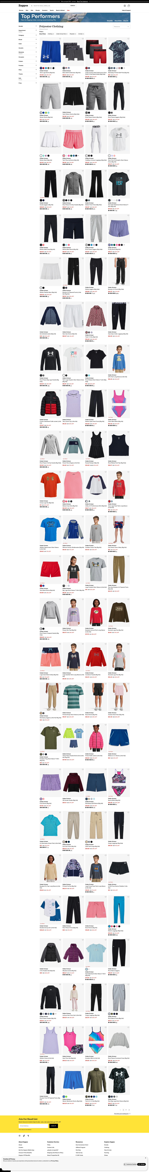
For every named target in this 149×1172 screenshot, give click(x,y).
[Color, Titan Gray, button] (89, 842)
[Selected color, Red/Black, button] (41, 586)
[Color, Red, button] (66, 68)
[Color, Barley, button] (89, 799)
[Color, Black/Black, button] (48, 155)
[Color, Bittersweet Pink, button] (43, 799)
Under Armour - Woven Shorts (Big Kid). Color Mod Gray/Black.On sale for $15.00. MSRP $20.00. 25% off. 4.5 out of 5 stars (51, 102)
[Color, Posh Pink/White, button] (114, 155)
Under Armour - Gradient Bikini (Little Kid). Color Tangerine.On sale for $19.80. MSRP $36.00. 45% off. (96, 1044)
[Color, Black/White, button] (89, 112)
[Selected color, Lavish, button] (41, 799)
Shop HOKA (118, 20)
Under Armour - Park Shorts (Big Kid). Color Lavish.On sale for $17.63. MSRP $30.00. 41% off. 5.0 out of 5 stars (51, 788)
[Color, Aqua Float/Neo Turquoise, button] (43, 155)
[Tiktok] (24, 1135)
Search (72, 5)
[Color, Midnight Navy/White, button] (46, 1014)
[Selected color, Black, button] (41, 200)
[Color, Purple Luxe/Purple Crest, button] (119, 200)
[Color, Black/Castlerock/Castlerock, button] (122, 68)
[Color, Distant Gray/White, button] (117, 1096)
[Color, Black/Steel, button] (46, 754)
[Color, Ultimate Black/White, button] (66, 200)
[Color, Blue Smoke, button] (112, 501)
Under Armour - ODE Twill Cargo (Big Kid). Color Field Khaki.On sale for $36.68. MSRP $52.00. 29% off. (96, 831)
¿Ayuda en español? (52, 1150)
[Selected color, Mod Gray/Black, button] (41, 112)
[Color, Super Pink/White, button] (66, 501)
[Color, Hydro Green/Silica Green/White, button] (117, 200)
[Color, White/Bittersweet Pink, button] (112, 200)
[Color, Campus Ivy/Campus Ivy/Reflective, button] (114, 245)
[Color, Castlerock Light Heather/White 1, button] (69, 200)
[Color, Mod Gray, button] (91, 799)
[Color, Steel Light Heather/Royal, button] (43, 754)
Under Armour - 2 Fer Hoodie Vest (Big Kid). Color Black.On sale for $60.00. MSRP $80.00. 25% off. (51, 959)
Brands (106, 1145)
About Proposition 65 (53, 1155)
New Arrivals (107, 1150)
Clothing (50, 34)
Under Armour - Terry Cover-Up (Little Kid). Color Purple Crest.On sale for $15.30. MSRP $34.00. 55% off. (73, 408)
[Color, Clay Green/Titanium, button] (89, 200)
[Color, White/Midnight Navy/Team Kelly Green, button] (89, 969)
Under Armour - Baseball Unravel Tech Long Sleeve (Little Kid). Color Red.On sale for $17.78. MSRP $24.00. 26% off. (96, 619)
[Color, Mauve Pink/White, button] (94, 245)
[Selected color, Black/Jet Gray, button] (86, 200)
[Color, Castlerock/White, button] (89, 1096)
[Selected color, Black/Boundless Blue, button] (109, 200)
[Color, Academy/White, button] (114, 68)
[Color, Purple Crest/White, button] (112, 155)
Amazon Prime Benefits (25, 1152)
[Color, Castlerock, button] (66, 288)
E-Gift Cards (79, 1155)
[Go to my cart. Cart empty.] (128, 5)
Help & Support (126, 10)
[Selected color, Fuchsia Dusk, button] (86, 332)
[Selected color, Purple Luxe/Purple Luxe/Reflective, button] (109, 245)
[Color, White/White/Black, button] (66, 155)
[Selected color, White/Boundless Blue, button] (64, 375)
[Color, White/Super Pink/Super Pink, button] (66, 586)
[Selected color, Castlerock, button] (64, 68)
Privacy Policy (54, 1161)
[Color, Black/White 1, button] (96, 245)
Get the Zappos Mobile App (26, 1150)
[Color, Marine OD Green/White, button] (48, 68)
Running (106, 1152)
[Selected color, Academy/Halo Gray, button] (86, 799)
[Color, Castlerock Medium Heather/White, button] (48, 1014)
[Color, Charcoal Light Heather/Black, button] (89, 155)
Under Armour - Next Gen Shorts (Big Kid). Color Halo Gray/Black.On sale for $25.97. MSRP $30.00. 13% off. (73, 322)
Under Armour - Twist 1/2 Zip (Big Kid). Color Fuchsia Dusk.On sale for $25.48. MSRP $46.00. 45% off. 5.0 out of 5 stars (96, 322)
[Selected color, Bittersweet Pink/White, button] (64, 155)
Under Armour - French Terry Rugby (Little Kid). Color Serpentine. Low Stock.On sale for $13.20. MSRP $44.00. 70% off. (73, 449)
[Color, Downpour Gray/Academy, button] (112, 68)
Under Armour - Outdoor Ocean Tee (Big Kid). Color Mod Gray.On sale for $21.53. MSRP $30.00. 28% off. (96, 533)
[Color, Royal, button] (69, 68)
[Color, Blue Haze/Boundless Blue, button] (66, 245)
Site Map (78, 1150)
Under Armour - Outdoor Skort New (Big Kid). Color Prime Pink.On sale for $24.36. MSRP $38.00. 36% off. (119, 701)
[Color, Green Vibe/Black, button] (46, 112)
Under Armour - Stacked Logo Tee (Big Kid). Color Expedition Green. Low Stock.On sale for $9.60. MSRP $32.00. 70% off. (119, 619)
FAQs (48, 1145)
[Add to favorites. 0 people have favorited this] (60, 38)
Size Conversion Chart (82, 1145)
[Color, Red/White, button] (43, 68)
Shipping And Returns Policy (55, 1152)
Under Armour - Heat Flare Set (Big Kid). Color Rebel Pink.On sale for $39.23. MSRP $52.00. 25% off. (73, 1044)
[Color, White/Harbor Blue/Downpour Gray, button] (114, 200)
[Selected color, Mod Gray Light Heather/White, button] (86, 245)
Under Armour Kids (61, 34)
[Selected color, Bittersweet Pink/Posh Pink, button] (64, 501)
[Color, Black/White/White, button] (117, 1014)
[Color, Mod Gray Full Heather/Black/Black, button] (89, 501)
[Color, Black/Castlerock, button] (114, 926)
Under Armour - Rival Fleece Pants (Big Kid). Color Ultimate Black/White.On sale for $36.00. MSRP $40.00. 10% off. (73, 915)
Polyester (72, 34)
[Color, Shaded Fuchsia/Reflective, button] (119, 245)
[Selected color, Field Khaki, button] (41, 713)
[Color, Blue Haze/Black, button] (48, 112)
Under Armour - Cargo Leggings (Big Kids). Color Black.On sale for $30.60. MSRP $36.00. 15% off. (119, 831)
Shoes (106, 1155)
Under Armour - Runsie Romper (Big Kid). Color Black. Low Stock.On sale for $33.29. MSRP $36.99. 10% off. (96, 449)
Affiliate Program (80, 1147)
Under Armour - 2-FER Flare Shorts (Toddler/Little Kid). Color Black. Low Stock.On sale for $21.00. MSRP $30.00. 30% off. (119, 873)
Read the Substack (82, 1)
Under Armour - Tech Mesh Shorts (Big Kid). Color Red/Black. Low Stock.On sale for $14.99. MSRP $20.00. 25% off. (51, 575)
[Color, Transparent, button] (91, 332)
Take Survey (79, 1152)
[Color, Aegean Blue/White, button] (46, 68)
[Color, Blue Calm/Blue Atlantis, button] (69, 586)
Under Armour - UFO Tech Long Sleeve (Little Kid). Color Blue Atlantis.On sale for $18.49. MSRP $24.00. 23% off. (119, 365)
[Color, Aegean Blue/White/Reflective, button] (112, 245)
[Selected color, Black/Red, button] (86, 68)
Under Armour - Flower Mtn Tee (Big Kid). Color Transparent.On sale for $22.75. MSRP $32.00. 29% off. (73, 619)
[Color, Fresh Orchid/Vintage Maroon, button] (46, 155)
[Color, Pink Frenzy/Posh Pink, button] (117, 926)
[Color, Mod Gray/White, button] (51, 68)
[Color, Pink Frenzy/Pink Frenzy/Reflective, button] (117, 245)
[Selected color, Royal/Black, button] (41, 68)
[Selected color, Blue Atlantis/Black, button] (64, 1096)
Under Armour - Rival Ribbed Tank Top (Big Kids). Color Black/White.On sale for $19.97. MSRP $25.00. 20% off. (119, 449)
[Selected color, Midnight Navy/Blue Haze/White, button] (109, 68)
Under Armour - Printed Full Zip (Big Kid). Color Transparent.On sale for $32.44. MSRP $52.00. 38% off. (73, 873)
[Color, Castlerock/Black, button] (114, 1096)
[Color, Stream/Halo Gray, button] (94, 799)
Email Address (24, 1126)
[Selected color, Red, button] (109, 501)
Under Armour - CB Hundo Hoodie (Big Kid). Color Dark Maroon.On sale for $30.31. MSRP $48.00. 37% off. (73, 788)
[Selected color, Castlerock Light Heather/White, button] (86, 112)
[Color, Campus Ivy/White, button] (71, 155)
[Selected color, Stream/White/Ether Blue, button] (86, 969)
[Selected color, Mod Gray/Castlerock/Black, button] (109, 1014)
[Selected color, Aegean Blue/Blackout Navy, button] (109, 926)
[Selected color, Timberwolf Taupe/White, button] (64, 842)
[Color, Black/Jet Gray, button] (43, 288)
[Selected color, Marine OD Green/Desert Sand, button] (41, 754)
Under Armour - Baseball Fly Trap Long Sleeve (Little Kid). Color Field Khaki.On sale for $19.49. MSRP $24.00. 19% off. (51, 873)
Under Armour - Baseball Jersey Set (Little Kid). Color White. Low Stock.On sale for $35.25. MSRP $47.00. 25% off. (51, 915)
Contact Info (50, 1147)
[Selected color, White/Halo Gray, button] (41, 155)
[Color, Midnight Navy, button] (89, 68)
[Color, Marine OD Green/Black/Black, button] (112, 1014)
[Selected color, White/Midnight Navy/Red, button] (86, 501)
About (20, 1145)
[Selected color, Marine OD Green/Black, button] (86, 1096)
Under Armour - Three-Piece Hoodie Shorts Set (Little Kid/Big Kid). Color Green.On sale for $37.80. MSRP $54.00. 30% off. (73, 744)
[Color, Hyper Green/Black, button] (66, 1096)
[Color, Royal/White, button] (43, 112)
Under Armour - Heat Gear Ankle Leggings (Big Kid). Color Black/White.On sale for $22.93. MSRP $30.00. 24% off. (119, 322)
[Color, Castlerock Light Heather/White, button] (112, 112)
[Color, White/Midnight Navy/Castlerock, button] (117, 68)
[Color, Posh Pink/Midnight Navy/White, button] (119, 68)
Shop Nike (110, 20)
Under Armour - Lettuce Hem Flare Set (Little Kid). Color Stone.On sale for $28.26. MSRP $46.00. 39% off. (73, 1003)
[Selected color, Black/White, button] (109, 112)
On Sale (80, 34)
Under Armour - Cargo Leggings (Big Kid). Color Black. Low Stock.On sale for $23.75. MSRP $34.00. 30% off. (96, 1003)
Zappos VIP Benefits (24, 1155)
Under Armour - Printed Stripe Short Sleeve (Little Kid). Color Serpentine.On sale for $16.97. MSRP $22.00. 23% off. (73, 701)
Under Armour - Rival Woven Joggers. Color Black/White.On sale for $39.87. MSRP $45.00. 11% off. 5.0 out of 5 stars (119, 959)
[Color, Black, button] (91, 842)
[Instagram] (19, 1135)
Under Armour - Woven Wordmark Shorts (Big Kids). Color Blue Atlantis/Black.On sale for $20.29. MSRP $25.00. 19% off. (73, 1086)
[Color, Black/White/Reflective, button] (122, 245)
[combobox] (49, 5)
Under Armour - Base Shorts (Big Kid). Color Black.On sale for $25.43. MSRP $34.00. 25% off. (96, 701)
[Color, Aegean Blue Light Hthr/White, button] (91, 245)
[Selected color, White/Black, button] (86, 155)
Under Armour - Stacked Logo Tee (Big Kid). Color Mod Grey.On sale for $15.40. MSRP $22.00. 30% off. (119, 661)
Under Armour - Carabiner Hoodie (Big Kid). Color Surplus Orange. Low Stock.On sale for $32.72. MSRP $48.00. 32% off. (96, 661)
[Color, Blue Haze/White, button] (89, 375)
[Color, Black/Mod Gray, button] (53, 68)
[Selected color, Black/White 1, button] (41, 375)
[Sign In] (125, 5)
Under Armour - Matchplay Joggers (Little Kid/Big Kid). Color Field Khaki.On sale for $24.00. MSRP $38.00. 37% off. (51, 701)
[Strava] (28, 1135)
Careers (21, 1147)
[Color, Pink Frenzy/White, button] (69, 155)
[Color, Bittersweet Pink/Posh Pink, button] (43, 245)
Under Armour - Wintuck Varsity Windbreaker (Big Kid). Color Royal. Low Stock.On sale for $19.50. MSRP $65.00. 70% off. (73, 533)
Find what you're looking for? (121, 1113)
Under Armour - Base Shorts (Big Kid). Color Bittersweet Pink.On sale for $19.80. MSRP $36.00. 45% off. (96, 915)
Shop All (125, 20)
